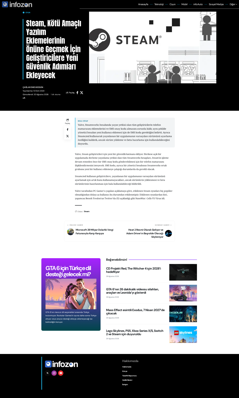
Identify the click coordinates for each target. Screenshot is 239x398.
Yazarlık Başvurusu (129, 375)
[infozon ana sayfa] (16, 4)
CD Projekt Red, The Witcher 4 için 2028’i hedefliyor (133, 270)
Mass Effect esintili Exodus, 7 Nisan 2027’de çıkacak (135, 311)
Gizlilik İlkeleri (127, 380)
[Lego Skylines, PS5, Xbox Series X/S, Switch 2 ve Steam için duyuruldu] (183, 334)
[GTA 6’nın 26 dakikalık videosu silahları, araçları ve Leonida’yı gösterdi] (183, 293)
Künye (124, 371)
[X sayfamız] (47, 373)
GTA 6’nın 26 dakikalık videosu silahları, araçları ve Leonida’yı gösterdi (132, 291)
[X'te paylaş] (82, 92)
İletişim (125, 384)
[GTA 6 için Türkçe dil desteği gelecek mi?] (71, 294)
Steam (86, 211)
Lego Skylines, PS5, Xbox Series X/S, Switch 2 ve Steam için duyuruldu (134, 332)
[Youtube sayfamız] (60, 373)
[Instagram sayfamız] (54, 373)
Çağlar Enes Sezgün (33, 87)
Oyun (27, 12)
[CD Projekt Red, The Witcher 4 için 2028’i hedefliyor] (183, 272)
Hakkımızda (126, 367)
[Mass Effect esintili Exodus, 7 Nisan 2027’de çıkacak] (183, 314)
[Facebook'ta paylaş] (77, 92)
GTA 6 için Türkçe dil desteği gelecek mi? (68, 271)
